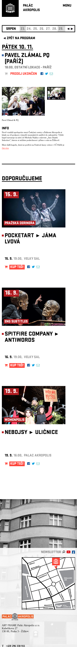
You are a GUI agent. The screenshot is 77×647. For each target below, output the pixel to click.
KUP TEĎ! (17, 267)
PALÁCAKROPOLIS (31, 8)
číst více (5, 148)
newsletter (51, 552)
